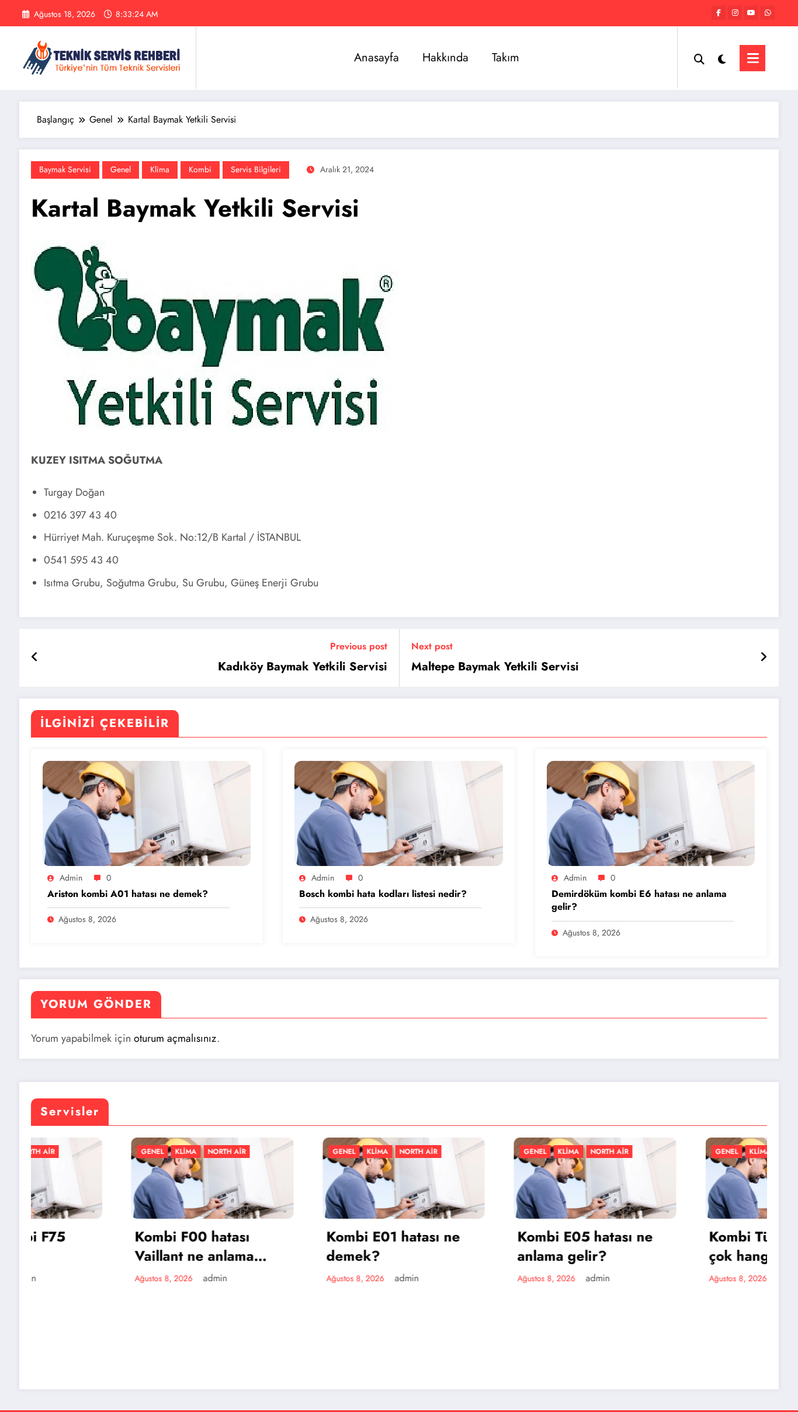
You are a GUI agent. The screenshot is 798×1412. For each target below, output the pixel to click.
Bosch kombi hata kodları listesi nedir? (383, 894)
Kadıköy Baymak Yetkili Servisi (302, 667)
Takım (505, 57)
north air (128, 1151)
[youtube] (751, 13)
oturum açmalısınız (175, 1038)
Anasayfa (376, 57)
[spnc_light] (722, 57)
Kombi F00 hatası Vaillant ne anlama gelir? (95, 1246)
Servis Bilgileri (256, 169)
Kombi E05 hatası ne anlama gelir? (486, 1246)
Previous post (358, 646)
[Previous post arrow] (35, 657)
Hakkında (445, 57)
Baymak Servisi (65, 169)
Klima (159, 169)
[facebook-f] (719, 13)
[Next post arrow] (763, 657)
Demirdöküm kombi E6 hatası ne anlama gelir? (639, 900)
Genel (120, 169)
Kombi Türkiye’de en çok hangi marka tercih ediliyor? (686, 1246)
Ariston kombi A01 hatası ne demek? (127, 894)
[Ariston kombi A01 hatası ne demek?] (147, 812)
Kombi (200, 169)
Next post (432, 646)
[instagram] (735, 13)
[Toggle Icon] (752, 58)
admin (71, 878)
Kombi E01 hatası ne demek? (295, 1246)
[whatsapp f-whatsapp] (768, 13)
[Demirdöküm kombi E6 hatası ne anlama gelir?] (651, 812)
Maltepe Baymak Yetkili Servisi (495, 667)
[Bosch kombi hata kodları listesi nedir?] (398, 812)
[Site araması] (699, 58)
